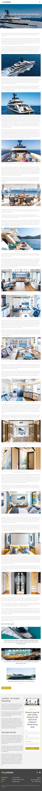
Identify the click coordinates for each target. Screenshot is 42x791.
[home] (6, 2)
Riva (2, 781)
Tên (26, 730)
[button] (39, 2)
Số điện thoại (28, 741)
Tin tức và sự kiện (16, 777)
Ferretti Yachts (4, 777)
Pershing (3, 779)
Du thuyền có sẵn (16, 781)
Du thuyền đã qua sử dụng (18, 779)
